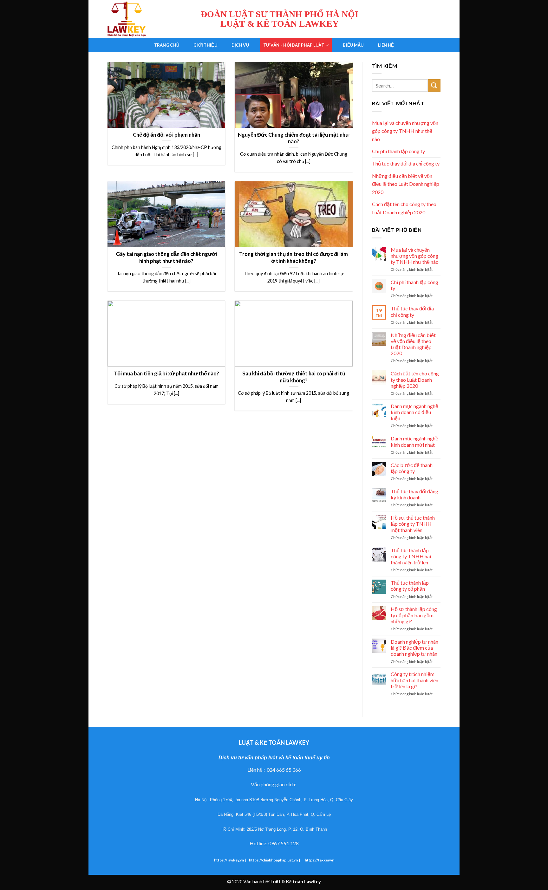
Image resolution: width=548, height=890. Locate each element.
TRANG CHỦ (166, 45)
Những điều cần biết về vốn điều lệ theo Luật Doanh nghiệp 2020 (405, 184)
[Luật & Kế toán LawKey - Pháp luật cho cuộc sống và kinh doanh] (139, 19)
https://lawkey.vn (229, 860)
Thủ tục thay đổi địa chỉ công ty (406, 163)
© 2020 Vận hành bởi (274, 881)
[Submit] (434, 85)
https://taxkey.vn (319, 860)
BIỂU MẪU (353, 45)
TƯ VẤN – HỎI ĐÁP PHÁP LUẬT (293, 45)
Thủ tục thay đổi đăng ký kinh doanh (414, 494)
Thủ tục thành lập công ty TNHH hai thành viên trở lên (411, 556)
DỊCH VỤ (240, 45)
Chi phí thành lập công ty (398, 151)
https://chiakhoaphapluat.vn (273, 860)
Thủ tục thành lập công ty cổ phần (410, 586)
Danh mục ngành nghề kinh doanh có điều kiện (414, 412)
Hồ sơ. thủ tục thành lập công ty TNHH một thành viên (413, 524)
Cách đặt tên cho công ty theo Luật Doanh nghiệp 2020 (404, 208)
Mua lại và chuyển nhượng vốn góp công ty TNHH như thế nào (405, 131)
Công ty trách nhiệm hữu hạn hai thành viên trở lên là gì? (414, 680)
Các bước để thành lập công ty (412, 468)
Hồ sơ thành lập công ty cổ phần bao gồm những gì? (414, 615)
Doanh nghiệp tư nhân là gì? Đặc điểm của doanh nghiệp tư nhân (414, 648)
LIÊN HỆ (386, 45)
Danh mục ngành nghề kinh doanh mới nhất (414, 441)
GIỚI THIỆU (205, 45)
